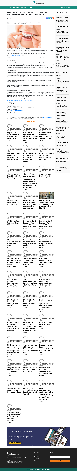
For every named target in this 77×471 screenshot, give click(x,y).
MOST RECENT (16, 7)
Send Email (12, 105)
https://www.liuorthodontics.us (17, 110)
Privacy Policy (37, 456)
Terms (35, 454)
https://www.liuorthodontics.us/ (16, 55)
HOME (9, 7)
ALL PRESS (23, 7)
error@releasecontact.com (47, 117)
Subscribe (60, 460)
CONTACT (30, 7)
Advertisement (37, 458)
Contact (35, 460)
